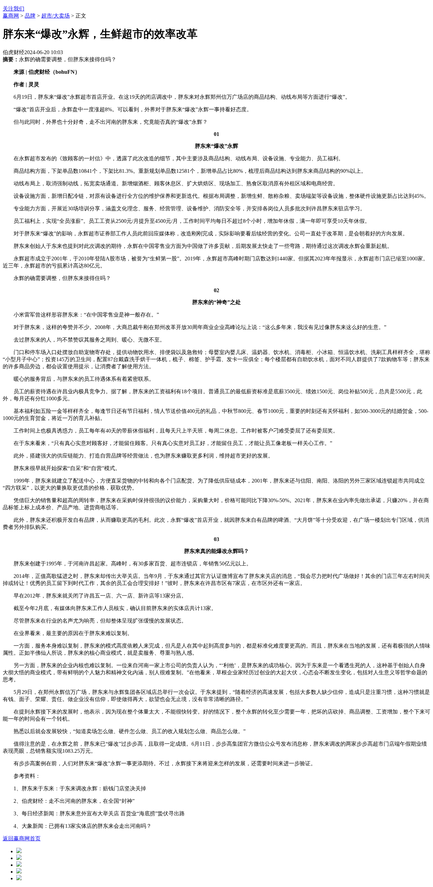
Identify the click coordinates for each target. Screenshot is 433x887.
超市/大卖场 (55, 16)
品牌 (30, 16)
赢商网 (11, 16)
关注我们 (13, 8)
